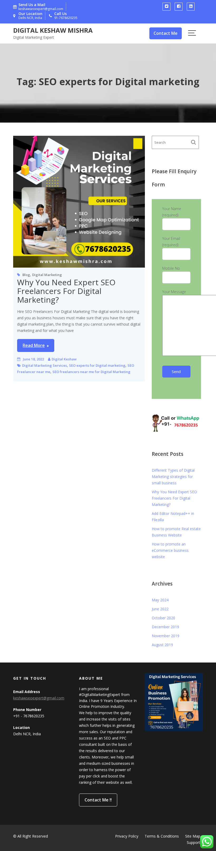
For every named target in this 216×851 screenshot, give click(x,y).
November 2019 (165, 635)
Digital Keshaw (64, 359)
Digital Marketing (47, 274)
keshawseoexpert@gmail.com (38, 697)
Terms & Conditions (162, 836)
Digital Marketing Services (44, 365)
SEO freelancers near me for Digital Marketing (91, 371)
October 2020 (163, 617)
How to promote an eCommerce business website (170, 550)
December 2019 (165, 626)
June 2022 (160, 608)
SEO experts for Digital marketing (97, 365)
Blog (26, 274)
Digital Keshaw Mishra (53, 30)
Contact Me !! (98, 800)
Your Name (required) (171, 211)
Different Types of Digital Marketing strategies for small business (173, 476)
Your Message (174, 291)
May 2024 (160, 599)
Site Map (192, 836)
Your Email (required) (171, 241)
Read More (34, 345)
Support (193, 842)
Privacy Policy (126, 836)
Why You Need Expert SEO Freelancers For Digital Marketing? (66, 291)
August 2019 (162, 644)
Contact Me (166, 33)
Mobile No (171, 268)
